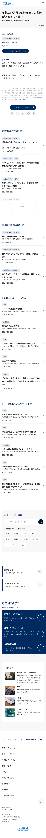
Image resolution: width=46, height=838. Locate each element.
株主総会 (35, 539)
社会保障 (6, 445)
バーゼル (22, 545)
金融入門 (42, 739)
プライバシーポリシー (8, 810)
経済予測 (6, 322)
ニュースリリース (8, 796)
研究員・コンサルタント (10, 760)
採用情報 (5, 790)
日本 (4, 304)
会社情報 (5, 784)
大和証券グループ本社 (8, 819)
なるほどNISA (7, 158)
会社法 (26, 539)
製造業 (16, 533)
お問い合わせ (6, 807)
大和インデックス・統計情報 (10, 817)
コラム (5, 374)
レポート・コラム (16, 739)
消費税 (16, 539)
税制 (16, 158)
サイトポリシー (6, 812)
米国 (4, 339)
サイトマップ (6, 814)
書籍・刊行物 (6, 766)
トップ (4, 739)
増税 (33, 533)
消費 (7, 533)
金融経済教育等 (30, 739)
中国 (4, 427)
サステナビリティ (8, 778)
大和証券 (4, 821)
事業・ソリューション (9, 748)
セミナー (5, 772)
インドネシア (10, 545)
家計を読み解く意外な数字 (11, 38)
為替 (7, 539)
